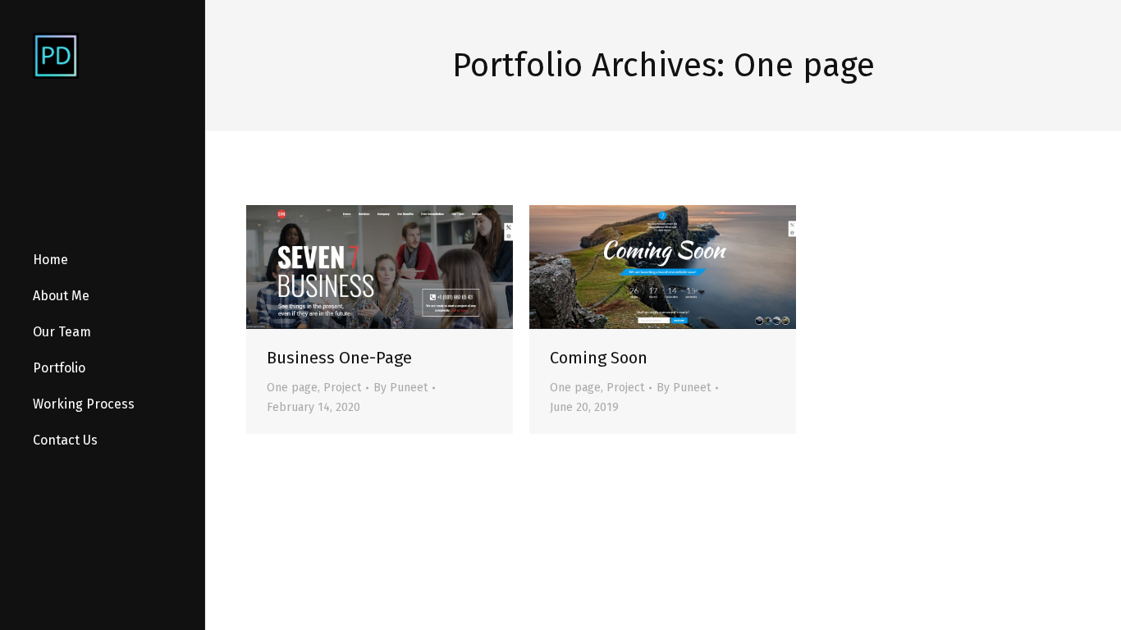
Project (342, 388)
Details (424, 267)
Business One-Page (339, 358)
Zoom (380, 267)
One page (292, 388)
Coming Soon (598, 358)
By (400, 388)
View (336, 267)
